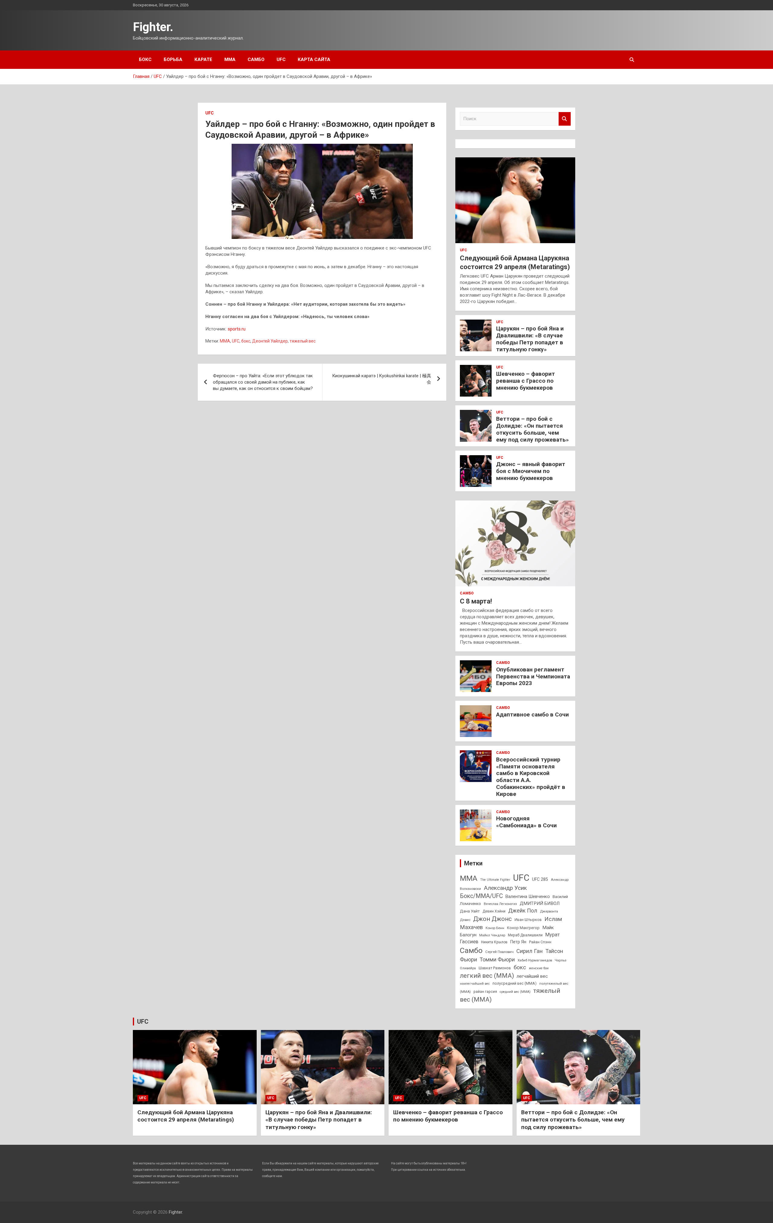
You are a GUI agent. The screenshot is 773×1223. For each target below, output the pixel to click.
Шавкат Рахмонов (495, 968)
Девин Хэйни (494, 911)
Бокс (145, 59)
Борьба (173, 59)
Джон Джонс (492, 918)
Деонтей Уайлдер (270, 341)
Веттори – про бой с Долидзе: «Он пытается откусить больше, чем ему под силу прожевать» (532, 429)
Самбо (256, 59)
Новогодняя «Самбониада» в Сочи (526, 822)
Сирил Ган (529, 951)
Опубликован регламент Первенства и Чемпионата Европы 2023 (533, 676)
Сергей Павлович (499, 952)
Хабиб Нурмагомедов (535, 960)
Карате (203, 59)
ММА (230, 59)
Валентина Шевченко (527, 896)
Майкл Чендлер (492, 935)
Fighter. (153, 27)
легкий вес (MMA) (487, 975)
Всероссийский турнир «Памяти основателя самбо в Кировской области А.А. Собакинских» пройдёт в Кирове (530, 776)
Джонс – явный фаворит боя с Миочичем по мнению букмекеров (530, 471)
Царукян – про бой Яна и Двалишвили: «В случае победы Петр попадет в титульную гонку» (530, 338)
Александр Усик (505, 887)
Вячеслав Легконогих (500, 904)
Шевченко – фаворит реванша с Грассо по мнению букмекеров (525, 380)
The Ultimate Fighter (495, 880)
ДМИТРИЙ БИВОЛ (540, 903)
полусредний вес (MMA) (514, 983)
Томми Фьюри (497, 959)
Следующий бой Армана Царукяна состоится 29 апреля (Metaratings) (185, 1116)
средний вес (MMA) (515, 992)
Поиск (565, 119)
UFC (281, 59)
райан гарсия (485, 992)
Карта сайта (314, 59)
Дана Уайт (470, 911)
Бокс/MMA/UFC (481, 896)
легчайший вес (532, 976)
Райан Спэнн (540, 942)
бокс (245, 341)
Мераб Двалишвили (525, 935)
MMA (225, 341)
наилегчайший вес (475, 984)
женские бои (539, 968)
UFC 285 (540, 879)
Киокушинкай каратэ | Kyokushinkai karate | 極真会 (381, 379)
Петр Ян (518, 941)
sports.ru (236, 329)
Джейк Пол (522, 910)
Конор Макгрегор (523, 927)
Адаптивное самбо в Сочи (532, 714)
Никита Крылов (494, 942)
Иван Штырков (528, 919)
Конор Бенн (495, 928)
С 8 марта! (476, 601)
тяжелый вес (303, 341)
